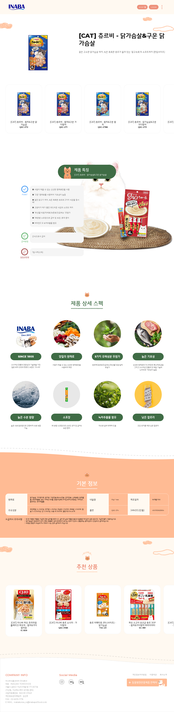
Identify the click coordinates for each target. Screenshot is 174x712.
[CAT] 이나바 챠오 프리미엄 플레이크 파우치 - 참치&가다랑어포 (24, 626)
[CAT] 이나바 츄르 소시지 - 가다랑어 (63, 625)
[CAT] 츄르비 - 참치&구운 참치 (103, 124)
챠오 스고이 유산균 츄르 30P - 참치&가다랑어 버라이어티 (142, 625)
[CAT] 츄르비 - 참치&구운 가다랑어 (63, 124)
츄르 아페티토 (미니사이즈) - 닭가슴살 (103, 625)
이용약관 (153, 674)
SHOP (141, 7)
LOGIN (153, 7)
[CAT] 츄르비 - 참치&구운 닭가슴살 (24, 124)
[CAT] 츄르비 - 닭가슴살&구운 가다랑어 (142, 124)
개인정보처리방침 (139, 674)
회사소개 (163, 674)
